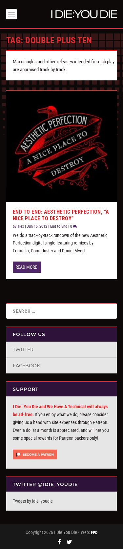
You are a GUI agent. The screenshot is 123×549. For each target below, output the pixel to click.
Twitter (23, 349)
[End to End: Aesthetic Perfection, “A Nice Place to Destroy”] (61, 146)
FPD (94, 532)
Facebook (26, 366)
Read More (26, 267)
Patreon (100, 422)
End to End (58, 226)
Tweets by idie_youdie (33, 501)
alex (20, 226)
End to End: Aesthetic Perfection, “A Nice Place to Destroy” (61, 215)
